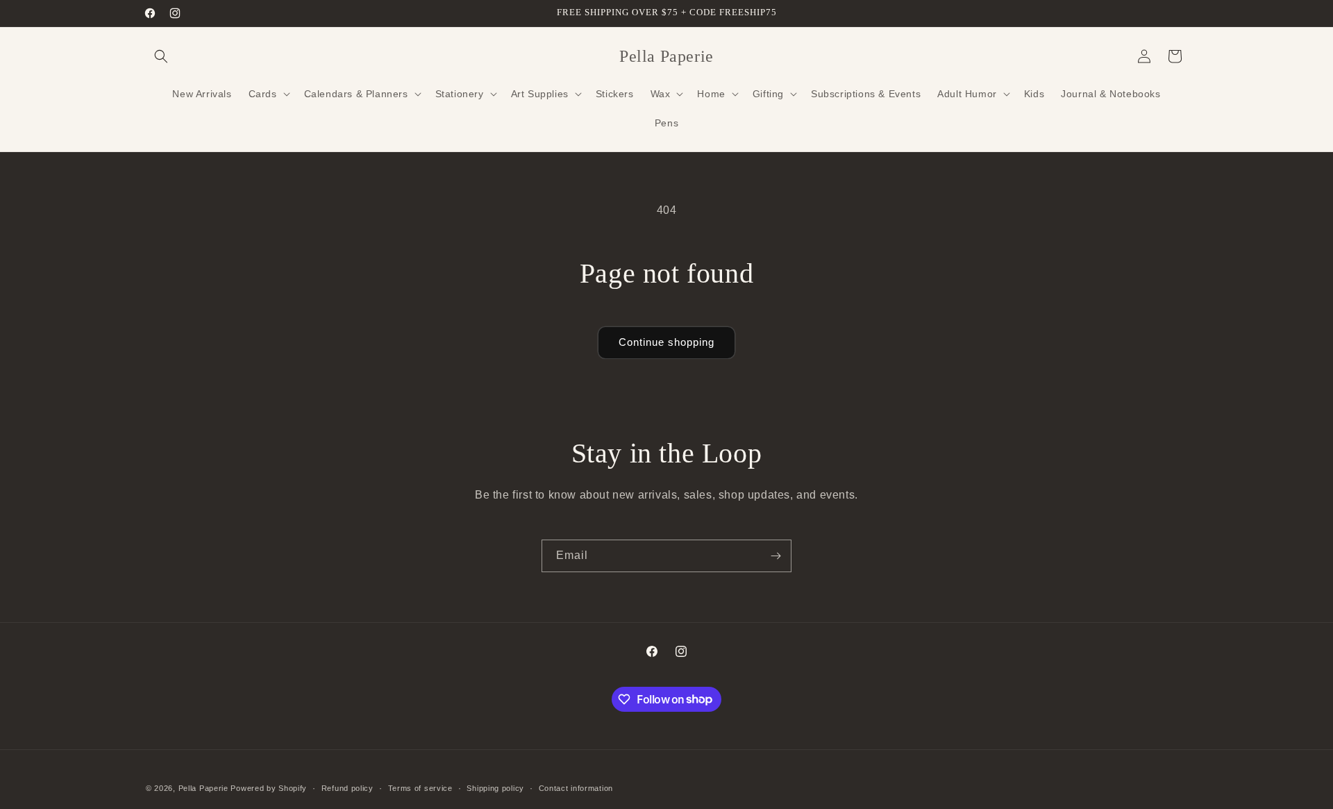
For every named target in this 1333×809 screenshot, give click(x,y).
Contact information (576, 787)
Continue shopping (666, 342)
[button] (161, 56)
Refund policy (347, 787)
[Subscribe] (775, 556)
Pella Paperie (203, 788)
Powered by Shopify (268, 788)
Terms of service (420, 787)
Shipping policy (495, 787)
